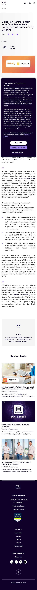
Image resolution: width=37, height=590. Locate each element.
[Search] (30, 3)
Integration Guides (18, 506)
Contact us (18, 557)
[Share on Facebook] (17, 34)
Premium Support (18, 509)
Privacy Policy (18, 546)
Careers (18, 539)
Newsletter (18, 533)
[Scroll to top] (18, 572)
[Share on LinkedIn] (8, 34)
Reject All (18, 143)
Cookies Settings (17, 152)
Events (18, 536)
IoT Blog (4, 8)
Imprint (18, 543)
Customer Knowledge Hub (18, 499)
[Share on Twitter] (12, 34)
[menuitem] (18, 499)
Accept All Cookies (18, 147)
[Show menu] (35, 3)
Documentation (18, 503)
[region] (18, 117)
